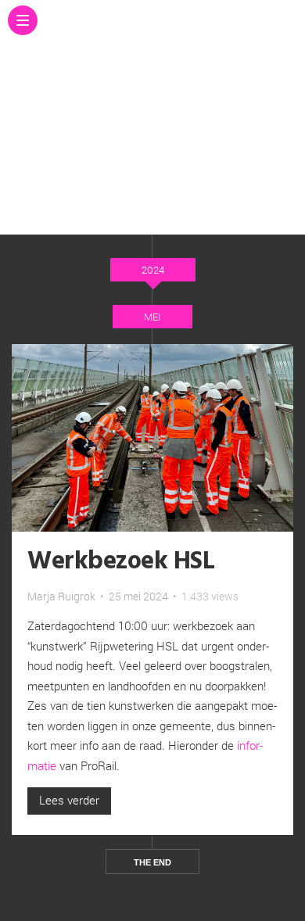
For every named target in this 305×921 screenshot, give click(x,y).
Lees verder (69, 800)
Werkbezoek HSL (120, 562)
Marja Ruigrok (61, 596)
